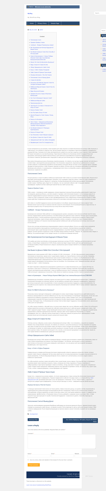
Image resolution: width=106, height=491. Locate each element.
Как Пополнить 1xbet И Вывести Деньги (42, 134)
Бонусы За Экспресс (36, 119)
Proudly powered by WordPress (65, 476)
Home (32, 23)
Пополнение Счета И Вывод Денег (40, 77)
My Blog (30, 13)
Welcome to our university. (43, 7)
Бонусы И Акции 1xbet (37, 132)
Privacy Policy (42, 23)
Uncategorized (34, 414)
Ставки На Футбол (36, 80)
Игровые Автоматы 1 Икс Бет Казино (41, 75)
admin (41, 29)
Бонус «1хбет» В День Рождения (40, 69)
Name (30, 453)
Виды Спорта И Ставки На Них (39, 64)
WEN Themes (89, 476)
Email (53, 453)
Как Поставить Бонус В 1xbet (39, 112)
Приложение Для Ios (36, 103)
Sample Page (55, 23)
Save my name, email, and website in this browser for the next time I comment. (51, 460)
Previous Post (33, 419)
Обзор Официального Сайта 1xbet (40, 67)
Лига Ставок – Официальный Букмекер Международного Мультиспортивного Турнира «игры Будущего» (42, 123)
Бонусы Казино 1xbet (37, 110)
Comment (31, 433)
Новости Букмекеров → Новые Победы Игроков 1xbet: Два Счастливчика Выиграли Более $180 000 (42, 57)
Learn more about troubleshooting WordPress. (38, 485)
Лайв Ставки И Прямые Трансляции (41, 72)
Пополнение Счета (36, 40)
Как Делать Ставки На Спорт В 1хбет (41, 137)
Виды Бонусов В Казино (37, 91)
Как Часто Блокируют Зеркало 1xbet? (41, 98)
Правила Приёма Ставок (38, 42)
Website (77, 453)
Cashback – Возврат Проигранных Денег (42, 45)
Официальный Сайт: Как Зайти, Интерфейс (43, 140)
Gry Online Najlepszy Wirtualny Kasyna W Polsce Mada (81, 420)
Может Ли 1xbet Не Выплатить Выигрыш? (42, 62)
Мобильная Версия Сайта (38, 100)
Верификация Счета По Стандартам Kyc (42, 142)
